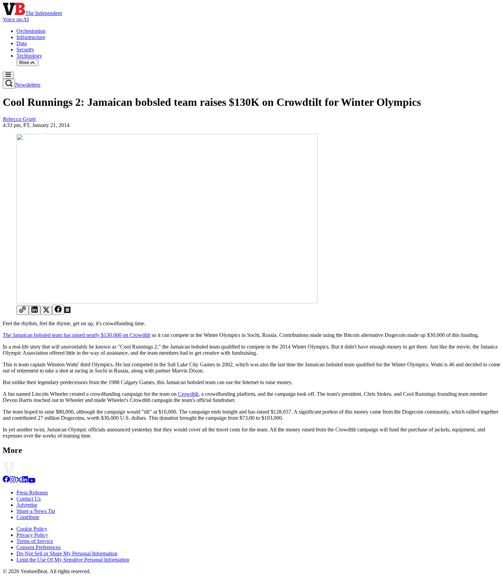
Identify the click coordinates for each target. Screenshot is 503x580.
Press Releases (32, 492)
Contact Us (28, 499)
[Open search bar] (9, 84)
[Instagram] (13, 481)
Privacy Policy (32, 535)
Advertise (26, 505)
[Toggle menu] (8, 75)
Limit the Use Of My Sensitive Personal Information (72, 560)
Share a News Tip (35, 511)
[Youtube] (31, 481)
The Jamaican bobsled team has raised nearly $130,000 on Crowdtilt (76, 335)
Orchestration (31, 31)
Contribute (27, 517)
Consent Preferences (38, 547)
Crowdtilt (188, 394)
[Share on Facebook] (58, 310)
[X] (19, 481)
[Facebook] (6, 481)
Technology (29, 56)
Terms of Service (34, 541)
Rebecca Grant (19, 119)
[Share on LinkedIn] (34, 310)
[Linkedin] (25, 481)
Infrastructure (30, 37)
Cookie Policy (31, 529)
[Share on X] (46, 310)
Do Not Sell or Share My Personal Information (66, 553)
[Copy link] (22, 310)
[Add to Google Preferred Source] (67, 311)
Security (25, 49)
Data (21, 43)
